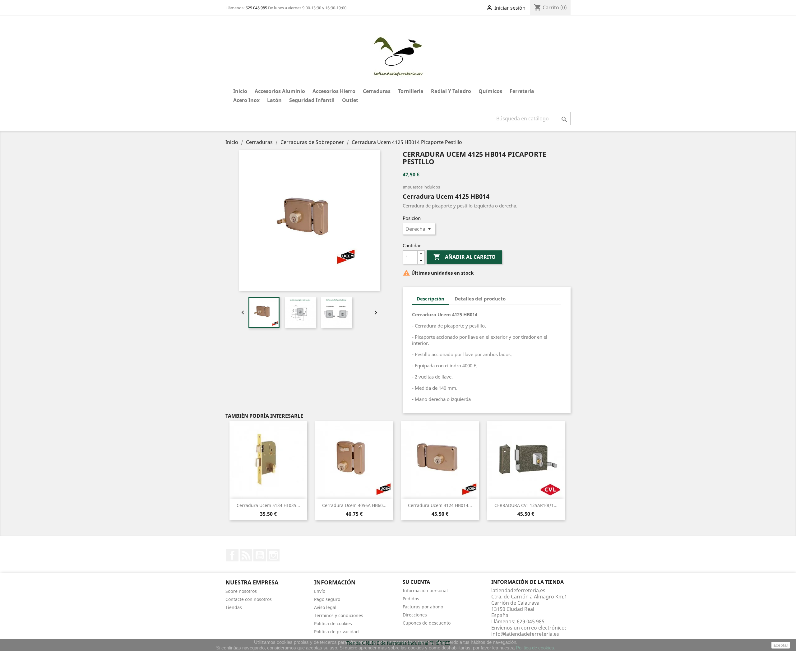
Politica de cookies (333, 623)
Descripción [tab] (430, 298)
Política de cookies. (535, 647)
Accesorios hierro (333, 91)
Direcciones (415, 615)
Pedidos (411, 599)
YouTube (259, 555)
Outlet (350, 100)
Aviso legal (325, 607)
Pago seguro (327, 599)
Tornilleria (410, 91)
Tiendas (233, 607)
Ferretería (522, 91)
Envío (319, 591)
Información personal (425, 590)
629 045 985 (256, 8)
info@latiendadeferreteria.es (525, 633)
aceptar (780, 645)
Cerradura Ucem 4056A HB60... (354, 505)
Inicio (240, 91)
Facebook (232, 555)
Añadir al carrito (464, 257)
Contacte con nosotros (248, 599)
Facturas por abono (423, 607)
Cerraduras (377, 91)
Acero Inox (246, 100)
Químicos (490, 91)
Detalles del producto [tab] (480, 298)
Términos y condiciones (338, 615)
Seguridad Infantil (312, 100)
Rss (246, 555)
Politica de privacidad (336, 632)
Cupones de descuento (427, 623)
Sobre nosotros (241, 591)
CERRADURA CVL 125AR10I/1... (526, 505)
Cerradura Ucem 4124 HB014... (440, 505)
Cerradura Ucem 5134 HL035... (268, 505)
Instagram (273, 555)
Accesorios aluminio (280, 91)
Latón (274, 100)
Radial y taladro (451, 91)
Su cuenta (416, 582)
